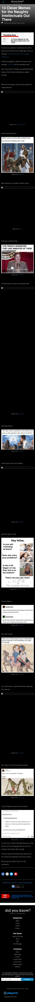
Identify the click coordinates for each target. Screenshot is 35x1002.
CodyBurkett (21, 174)
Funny (17, 923)
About (17, 952)
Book (17, 939)
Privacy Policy (18, 959)
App (17, 941)
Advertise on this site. (11, 997)
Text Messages (17, 944)
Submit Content (17, 964)
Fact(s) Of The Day (17, 936)
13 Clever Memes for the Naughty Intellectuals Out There (20, 41)
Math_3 (21, 229)
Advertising (17, 954)
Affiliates (17, 967)
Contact (17, 957)
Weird (17, 921)
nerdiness (10, 64)
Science (17, 926)
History (17, 928)
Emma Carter (8, 23)
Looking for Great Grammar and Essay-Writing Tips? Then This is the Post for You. (22, 896)
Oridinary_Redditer (20, 124)
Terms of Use (17, 962)
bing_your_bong (21, 589)
